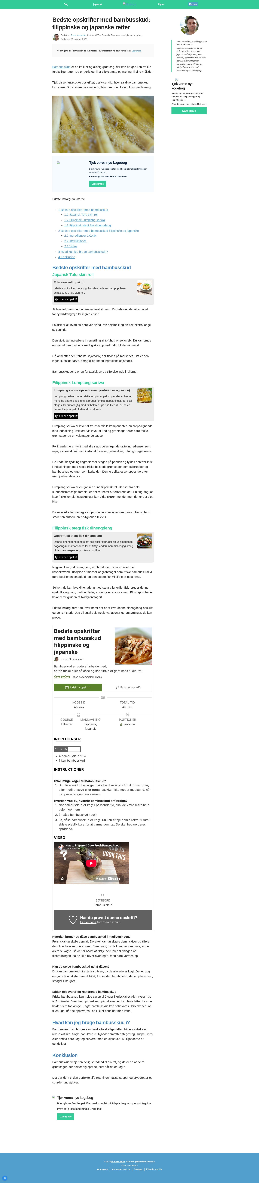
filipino (161, 4)
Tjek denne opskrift (66, 299)
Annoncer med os (121, 1169)
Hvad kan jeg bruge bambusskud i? (83, 251)
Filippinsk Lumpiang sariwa (84, 220)
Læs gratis (98, 184)
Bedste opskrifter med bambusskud (83, 209)
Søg (66, 4)
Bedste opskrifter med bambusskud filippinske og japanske (98, 230)
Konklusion (66, 257)
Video (70, 246)
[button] (55, 677)
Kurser (193, 4)
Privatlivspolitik (154, 1169)
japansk (97, 4)
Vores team (102, 1169)
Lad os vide (88, 922)
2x (61, 749)
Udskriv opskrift (80, 687)
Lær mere (136, 51)
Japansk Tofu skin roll (81, 214)
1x (56, 749)
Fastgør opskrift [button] (130, 687)
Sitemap (138, 1169)
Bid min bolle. (118, 1161)
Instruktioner (75, 241)
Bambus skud (61, 67)
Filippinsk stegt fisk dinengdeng (87, 225)
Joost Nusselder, (79, 35)
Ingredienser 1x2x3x (80, 235)
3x (65, 749)
